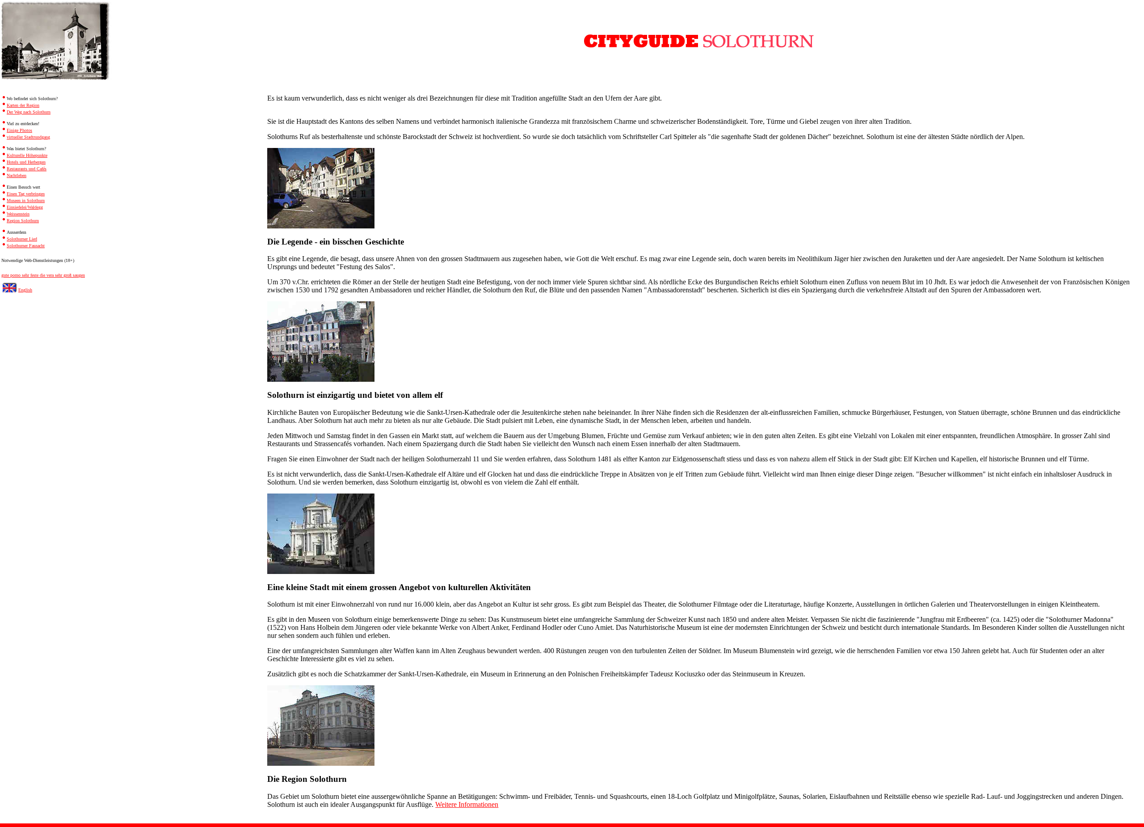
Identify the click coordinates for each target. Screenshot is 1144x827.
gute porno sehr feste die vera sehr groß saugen (43, 275)
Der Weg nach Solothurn (28, 112)
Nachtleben (16, 175)
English (25, 289)
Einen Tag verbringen (26, 193)
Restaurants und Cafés (26, 168)
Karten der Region (23, 105)
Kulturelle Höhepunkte (27, 155)
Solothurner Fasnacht (26, 245)
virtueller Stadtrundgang (28, 137)
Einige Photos (19, 130)
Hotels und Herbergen (26, 162)
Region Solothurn (23, 220)
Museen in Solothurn (26, 200)
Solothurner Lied (22, 238)
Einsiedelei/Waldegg (25, 207)
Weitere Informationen (466, 804)
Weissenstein (18, 213)
